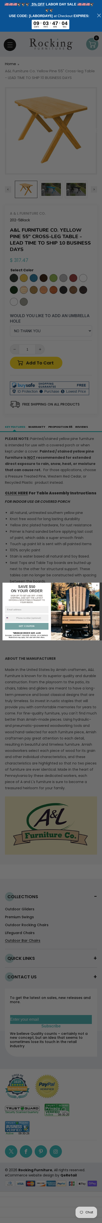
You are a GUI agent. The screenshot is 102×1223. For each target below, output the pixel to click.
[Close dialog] (97, 585)
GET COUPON (27, 626)
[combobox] (10, 618)
